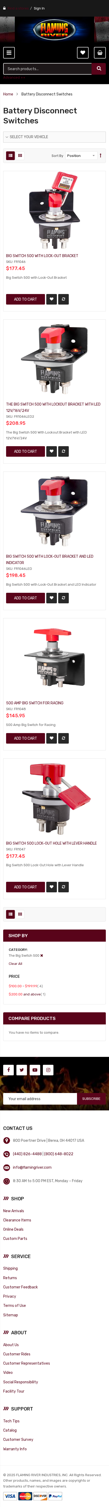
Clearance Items (17, 1220)
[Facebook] (8, 1070)
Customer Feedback (20, 1287)
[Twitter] (21, 1070)
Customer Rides (16, 1354)
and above (27, 994)
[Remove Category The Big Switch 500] (41, 955)
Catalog (10, 1430)
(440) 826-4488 (27, 1154)
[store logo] (54, 30)
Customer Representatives (26, 1363)
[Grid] (20, 155)
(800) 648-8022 (58, 1154)
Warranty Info (15, 1449)
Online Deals (13, 1229)
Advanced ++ (14, 77)
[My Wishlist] (83, 53)
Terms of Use (14, 1305)
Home (8, 94)
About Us (11, 1345)
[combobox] (47, 69)
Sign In (39, 8)
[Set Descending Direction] (101, 156)
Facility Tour (13, 1391)
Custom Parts (15, 1238)
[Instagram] (48, 1070)
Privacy (9, 1296)
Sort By (57, 156)
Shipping (10, 1268)
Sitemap (10, 1315)
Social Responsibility (20, 1382)
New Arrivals (13, 1211)
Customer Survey (18, 1439)
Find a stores (18, 8)
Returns (10, 1278)
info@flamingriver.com (32, 1167)
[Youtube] (35, 1070)
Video (8, 1372)
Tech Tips (11, 1421)
